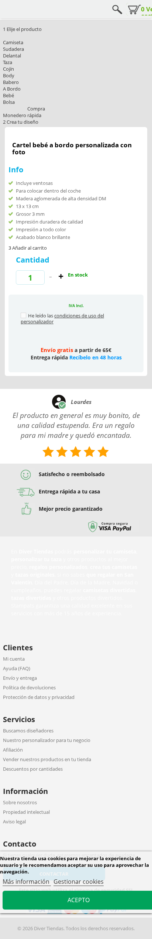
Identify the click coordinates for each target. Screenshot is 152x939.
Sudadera (13, 49)
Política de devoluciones (29, 687)
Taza (7, 62)
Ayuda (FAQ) (16, 668)
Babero (11, 82)
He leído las (40, 316)
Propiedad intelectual (26, 812)
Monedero (14, 115)
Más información (27, 882)
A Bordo (12, 88)
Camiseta (13, 42)
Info (15, 170)
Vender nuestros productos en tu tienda (47, 759)
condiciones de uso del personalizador (62, 318)
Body (8, 75)
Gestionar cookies (78, 882)
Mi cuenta (14, 658)
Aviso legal (14, 821)
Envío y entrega (20, 678)
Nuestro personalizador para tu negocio (46, 740)
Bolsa (9, 102)
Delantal (12, 55)
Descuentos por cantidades (33, 769)
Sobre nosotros (20, 802)
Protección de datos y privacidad (39, 697)
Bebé (8, 95)
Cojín (8, 69)
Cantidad (32, 260)
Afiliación (13, 749)
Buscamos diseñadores (28, 730)
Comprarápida (36, 112)
